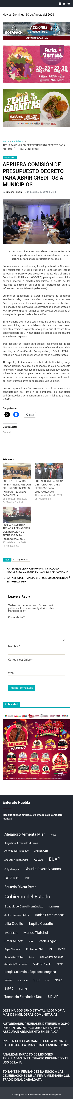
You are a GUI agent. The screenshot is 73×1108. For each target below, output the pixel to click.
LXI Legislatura (21, 559)
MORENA (11, 933)
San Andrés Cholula (51, 957)
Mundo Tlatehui (35, 933)
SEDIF (60, 964)
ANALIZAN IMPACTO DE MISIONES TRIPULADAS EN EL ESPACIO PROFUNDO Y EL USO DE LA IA (36, 1058)
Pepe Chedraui (12, 949)
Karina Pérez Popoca (49, 915)
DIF (27, 878)
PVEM (61, 949)
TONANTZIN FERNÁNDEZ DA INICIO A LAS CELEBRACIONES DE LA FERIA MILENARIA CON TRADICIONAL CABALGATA (36, 1075)
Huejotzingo (54, 907)
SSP (47, 980)
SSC (36, 980)
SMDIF (8, 980)
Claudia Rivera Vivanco (43, 869)
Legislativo (9, 157)
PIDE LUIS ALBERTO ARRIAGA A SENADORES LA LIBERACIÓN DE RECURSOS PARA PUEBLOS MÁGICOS (16, 531)
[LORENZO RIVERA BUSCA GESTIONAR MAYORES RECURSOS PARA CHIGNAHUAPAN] (49, 471)
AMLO (53, 835)
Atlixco (38, 859)
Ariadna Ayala (41, 850)
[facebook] (59, 3)
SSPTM (23, 988)
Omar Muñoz (13, 941)
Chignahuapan (11, 869)
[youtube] (68, 3)
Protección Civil (34, 949)
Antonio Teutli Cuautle (16, 850)
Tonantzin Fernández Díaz (23, 997)
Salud (31, 957)
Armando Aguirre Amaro (16, 860)
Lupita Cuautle (41, 923)
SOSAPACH (23, 981)
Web (11, 673)
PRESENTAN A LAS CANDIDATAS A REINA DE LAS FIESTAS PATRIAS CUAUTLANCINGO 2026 (36, 1043)
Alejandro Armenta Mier (24, 834)
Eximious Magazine (51, 1094)
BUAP (54, 859)
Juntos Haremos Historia (16, 915)
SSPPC (8, 988)
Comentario (16, 617)
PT (50, 949)
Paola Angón (48, 941)
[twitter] (64, 3)
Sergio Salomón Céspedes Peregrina (30, 972)
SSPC (59, 980)
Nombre (14, 646)
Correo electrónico (20, 659)
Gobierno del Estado (27, 897)
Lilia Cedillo (13, 923)
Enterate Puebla (14, 192)
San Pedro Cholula (42, 964)
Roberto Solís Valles (13, 957)
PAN (31, 941)
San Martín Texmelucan (15, 964)
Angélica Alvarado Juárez (21, 843)
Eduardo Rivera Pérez (20, 887)
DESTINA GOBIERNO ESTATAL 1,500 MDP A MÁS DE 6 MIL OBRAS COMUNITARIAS (34, 1012)
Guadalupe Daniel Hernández (23, 906)
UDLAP (53, 997)
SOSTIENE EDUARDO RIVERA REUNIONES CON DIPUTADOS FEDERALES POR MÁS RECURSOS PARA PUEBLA (17, 488)
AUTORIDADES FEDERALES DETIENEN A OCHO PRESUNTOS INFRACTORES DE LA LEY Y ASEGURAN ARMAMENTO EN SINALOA (36, 1028)
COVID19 (11, 878)
